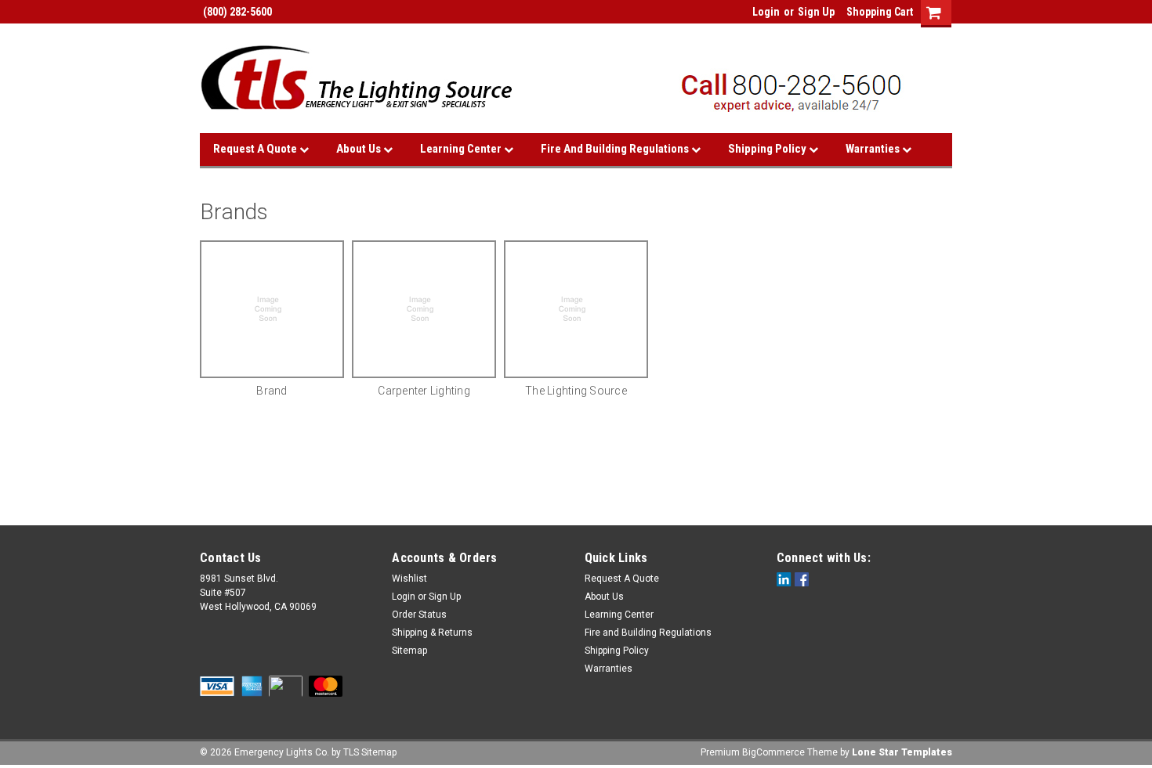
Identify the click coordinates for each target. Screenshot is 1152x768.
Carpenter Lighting (424, 390)
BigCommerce (773, 752)
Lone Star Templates (902, 752)
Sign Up (816, 11)
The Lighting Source (576, 390)
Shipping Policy (768, 149)
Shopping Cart (879, 11)
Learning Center (462, 149)
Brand (271, 390)
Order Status (419, 614)
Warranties (874, 149)
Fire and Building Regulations (616, 149)
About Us (359, 149)
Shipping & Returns (432, 632)
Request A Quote (256, 149)
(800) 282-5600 (236, 11)
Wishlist (409, 578)
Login (766, 11)
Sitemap (409, 650)
